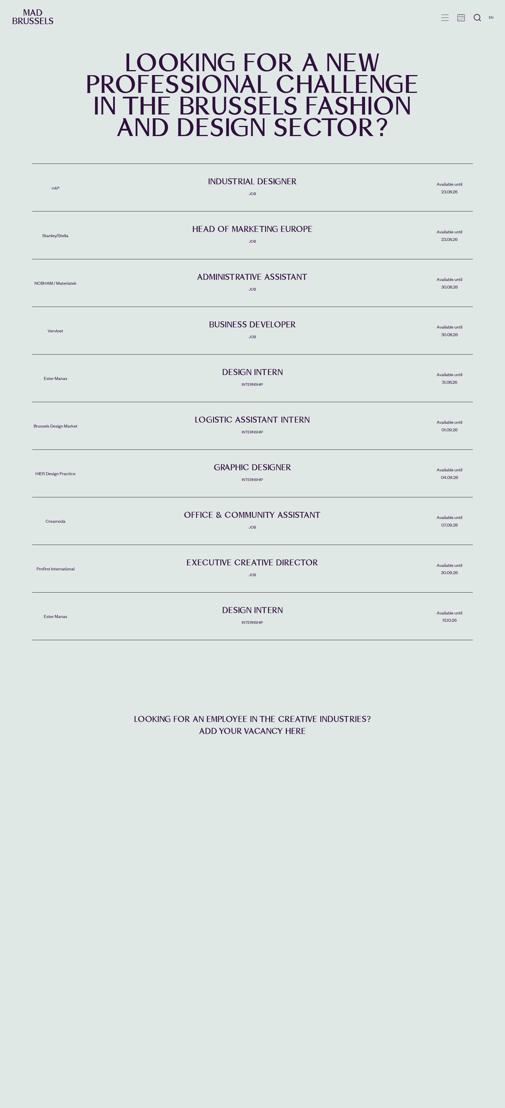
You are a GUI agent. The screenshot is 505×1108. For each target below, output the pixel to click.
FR (491, 25)
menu (445, 18)
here (295, 731)
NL (491, 34)
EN (491, 17)
